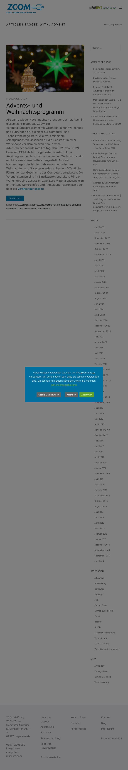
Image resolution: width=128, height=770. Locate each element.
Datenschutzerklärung (64, 384)
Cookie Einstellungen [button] (48, 394)
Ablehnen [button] (71, 394)
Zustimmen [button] (86, 394)
